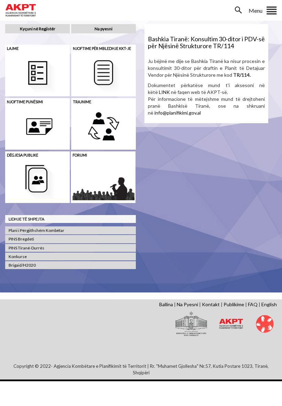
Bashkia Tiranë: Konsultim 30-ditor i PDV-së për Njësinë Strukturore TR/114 (206, 42)
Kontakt (211, 304)
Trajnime (82, 101)
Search (239, 10)
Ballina (166, 304)
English (269, 304)
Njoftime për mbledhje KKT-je (102, 48)
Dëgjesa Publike (22, 155)
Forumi (80, 155)
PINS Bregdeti (21, 239)
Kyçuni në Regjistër (37, 28)
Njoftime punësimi (25, 101)
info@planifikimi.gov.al (177, 113)
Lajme (13, 48)
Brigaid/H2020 (22, 265)
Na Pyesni (187, 304)
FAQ (253, 304)
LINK (164, 92)
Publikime (234, 304)
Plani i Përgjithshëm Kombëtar (36, 230)
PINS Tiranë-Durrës (26, 247)
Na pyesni (103, 28)
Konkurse (18, 256)
